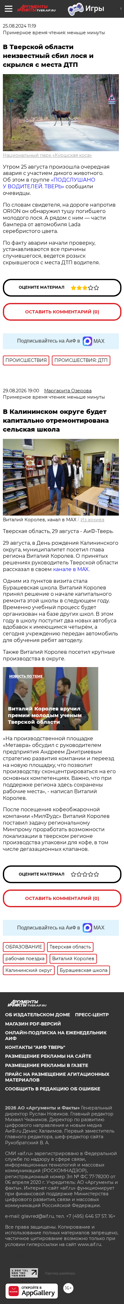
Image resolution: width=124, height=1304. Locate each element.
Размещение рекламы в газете (46, 1065)
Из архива (92, 520)
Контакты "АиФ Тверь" (35, 1047)
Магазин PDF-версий (33, 1024)
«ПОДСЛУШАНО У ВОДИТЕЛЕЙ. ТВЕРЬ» (49, 183)
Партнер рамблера (60, 1273)
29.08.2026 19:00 (21, 391)
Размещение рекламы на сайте (48, 1056)
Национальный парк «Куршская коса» (47, 155)
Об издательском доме (37, 1015)
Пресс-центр (92, 1015)
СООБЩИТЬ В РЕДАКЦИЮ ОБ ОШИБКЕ (52, 1089)
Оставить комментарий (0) (62, 312)
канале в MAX (71, 569)
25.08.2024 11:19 (19, 26)
